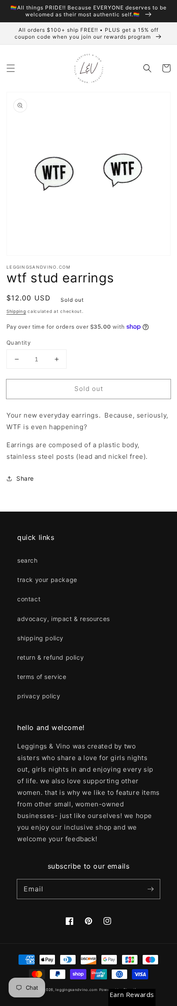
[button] (10, 68)
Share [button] (25, 478)
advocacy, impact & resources (63, 618)
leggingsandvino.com (76, 990)
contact (28, 599)
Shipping (16, 311)
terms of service (42, 676)
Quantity (18, 342)
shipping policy (40, 638)
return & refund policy (50, 657)
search (27, 560)
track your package (47, 579)
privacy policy (38, 696)
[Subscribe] (150, 888)
